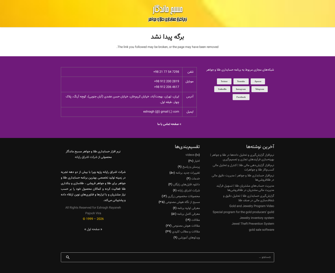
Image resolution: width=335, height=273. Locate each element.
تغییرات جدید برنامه (188, 173)
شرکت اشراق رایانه (188, 190)
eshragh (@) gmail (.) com (161, 111)
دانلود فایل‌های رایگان (186, 184)
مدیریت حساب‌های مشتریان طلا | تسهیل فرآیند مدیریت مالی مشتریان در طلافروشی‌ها (245, 188)
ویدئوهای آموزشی (189, 237)
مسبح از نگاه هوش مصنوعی (183, 202)
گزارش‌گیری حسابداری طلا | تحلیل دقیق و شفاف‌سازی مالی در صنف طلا (248, 198)
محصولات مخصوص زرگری (184, 196)
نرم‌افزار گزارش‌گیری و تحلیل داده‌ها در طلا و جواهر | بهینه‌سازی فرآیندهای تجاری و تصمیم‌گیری (242, 157)
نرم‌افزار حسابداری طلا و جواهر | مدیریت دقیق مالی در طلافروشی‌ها (243, 177)
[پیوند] (167, 13)
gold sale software (261, 230)
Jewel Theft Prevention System (253, 224)
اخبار (197, 161)
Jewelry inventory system (257, 218)
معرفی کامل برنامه (188, 214)
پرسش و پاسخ (191, 167)
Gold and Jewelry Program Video (251, 206)
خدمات (195, 178)
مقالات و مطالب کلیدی (186, 231)
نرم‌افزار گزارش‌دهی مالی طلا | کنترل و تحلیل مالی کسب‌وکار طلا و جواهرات (243, 167)
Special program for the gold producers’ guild (243, 212)
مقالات (195, 220)
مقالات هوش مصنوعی (186, 226)
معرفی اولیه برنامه (188, 208)
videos (190, 155)
